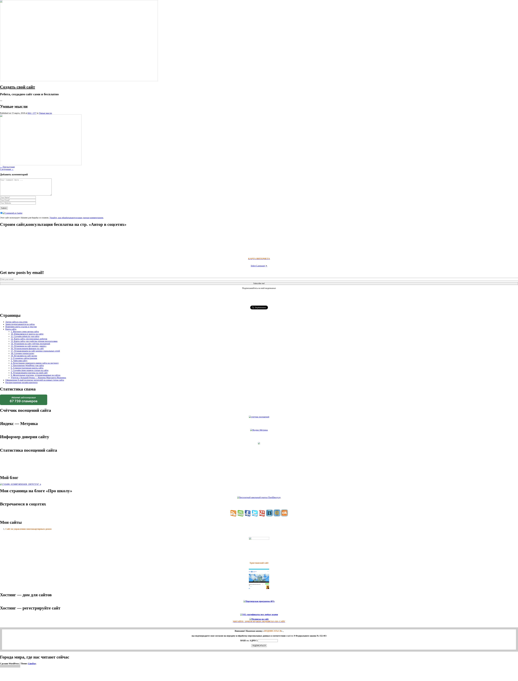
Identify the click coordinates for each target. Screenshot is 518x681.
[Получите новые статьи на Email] (240, 516)
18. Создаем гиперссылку (22, 353)
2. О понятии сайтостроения (24, 358)
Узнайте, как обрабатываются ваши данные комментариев (76, 218)
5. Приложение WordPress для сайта (27, 365)
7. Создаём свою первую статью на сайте (29, 370)
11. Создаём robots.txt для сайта (25, 336)
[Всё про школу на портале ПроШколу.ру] (259, 497)
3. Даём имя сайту (19, 360)
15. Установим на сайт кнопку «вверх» (29, 346)
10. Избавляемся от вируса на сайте (27, 334)
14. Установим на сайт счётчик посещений (30, 344)
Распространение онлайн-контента (21, 382)
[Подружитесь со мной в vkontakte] (269, 516)
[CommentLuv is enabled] (12, 213)
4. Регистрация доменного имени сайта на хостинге (35, 363)
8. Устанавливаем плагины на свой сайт (29, 373)
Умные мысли (45, 113)
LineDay (32, 663)
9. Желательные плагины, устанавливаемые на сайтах (35, 375)
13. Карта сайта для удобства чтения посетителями (34, 341)
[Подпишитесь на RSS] (233, 516)
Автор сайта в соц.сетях (16, 322)
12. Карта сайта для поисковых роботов (29, 339)
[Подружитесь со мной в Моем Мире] (276, 516)
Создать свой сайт (17, 86)
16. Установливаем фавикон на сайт (27, 348)
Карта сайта (10, 329)
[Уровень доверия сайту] (259, 443)
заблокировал (24, 400)
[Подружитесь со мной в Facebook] (247, 516)
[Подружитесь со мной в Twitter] (255, 516)
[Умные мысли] (40, 164)
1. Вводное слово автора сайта (25, 331)
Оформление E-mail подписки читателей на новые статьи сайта (34, 380)
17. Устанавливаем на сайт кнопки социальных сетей (35, 351)
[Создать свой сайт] (79, 80)
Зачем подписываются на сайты (20, 324)
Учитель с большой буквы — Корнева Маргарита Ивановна (38, 377)
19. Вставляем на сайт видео (24, 356)
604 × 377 (32, 113)
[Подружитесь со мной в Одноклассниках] (284, 516)
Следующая (6, 169)
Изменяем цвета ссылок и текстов (21, 327)
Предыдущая (7, 167)
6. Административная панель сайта (27, 368)
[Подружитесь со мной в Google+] (262, 516)
